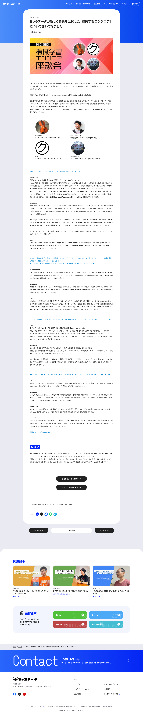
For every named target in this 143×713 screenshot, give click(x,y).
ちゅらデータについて (83, 4)
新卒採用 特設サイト (111, 694)
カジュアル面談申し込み (70, 487)
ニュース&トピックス (111, 4)
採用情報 (135, 4)
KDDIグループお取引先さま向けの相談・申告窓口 (96, 706)
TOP (14, 647)
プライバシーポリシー (35, 706)
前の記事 (40, 530)
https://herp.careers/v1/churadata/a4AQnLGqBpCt (71, 95)
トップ (76, 679)
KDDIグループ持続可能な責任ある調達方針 (61, 706)
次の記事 (103, 530)
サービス (69, 4)
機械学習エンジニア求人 (70, 479)
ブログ (124, 4)
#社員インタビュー (37, 32)
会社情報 (97, 4)
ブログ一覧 (71, 530)
